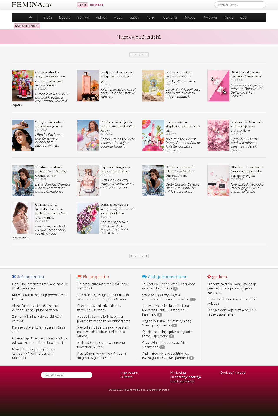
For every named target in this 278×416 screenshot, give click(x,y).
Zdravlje (83, 18)
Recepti (190, 18)
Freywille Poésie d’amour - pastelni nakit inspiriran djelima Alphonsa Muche (103, 332)
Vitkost (101, 18)
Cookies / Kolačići (233, 373)
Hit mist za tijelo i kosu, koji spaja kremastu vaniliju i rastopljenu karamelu (166, 310)
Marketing (178, 373)
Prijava (82, 4)
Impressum (129, 373)
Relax (150, 18)
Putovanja (169, 18)
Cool (243, 18)
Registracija (96, 4)
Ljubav (134, 18)
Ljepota (64, 18)
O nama (127, 377)
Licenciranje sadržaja (185, 377)
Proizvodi (210, 18)
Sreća (47, 18)
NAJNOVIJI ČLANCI (26, 26)
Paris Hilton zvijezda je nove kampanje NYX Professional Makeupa (33, 353)
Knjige (228, 18)
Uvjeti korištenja (182, 381)
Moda (118, 18)
